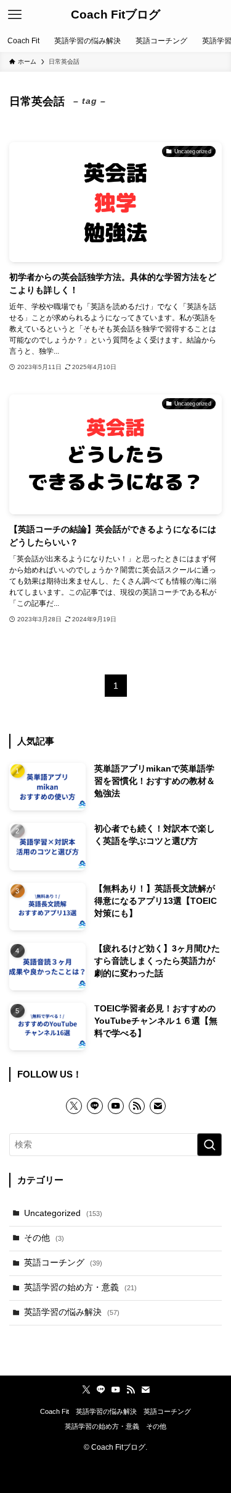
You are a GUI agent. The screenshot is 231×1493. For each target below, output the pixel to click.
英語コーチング (63, 1262)
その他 (44, 1238)
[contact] (158, 1106)
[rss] (137, 1106)
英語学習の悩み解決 (72, 1312)
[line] (95, 1106)
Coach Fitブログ (115, 15)
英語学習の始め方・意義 (80, 1287)
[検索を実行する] (209, 1144)
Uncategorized (63, 1213)
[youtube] (116, 1106)
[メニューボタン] (15, 15)
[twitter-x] (74, 1106)
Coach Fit (54, 1411)
